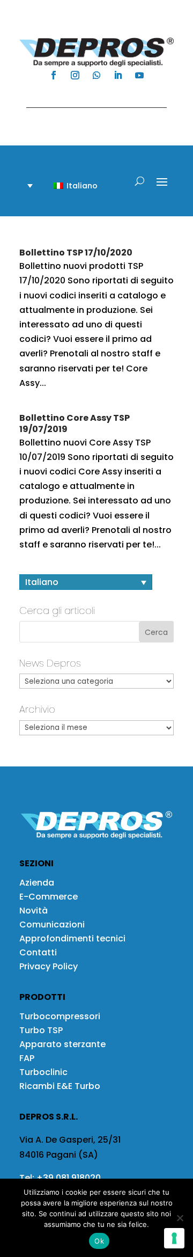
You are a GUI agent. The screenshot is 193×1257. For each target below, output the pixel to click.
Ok (99, 1241)
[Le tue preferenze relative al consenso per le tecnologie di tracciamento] (174, 1238)
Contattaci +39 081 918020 (91, 97)
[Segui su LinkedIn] (118, 75)
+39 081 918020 (68, 1178)
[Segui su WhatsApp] (96, 75)
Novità (33, 910)
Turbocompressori (59, 1016)
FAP (26, 1058)
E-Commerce (48, 896)
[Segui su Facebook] (53, 75)
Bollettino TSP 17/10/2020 (75, 252)
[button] (69, 185)
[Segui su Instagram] (75, 75)
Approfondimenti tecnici (72, 938)
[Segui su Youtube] (139, 75)
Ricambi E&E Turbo (59, 1086)
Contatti (38, 952)
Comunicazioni (52, 924)
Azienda (36, 882)
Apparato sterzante (62, 1044)
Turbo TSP (41, 1030)
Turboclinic (43, 1072)
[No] (179, 1217)
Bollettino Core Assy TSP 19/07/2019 (74, 423)
